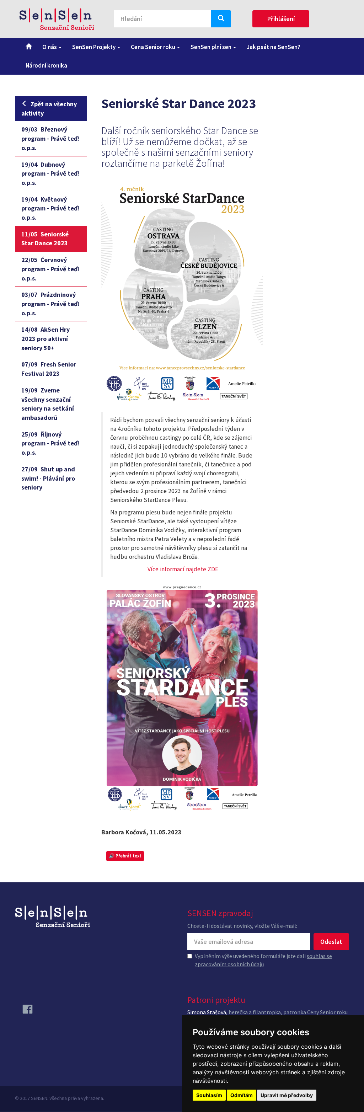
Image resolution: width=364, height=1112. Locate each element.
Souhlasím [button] (209, 1095)
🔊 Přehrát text (125, 856)
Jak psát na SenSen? (273, 47)
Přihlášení (281, 19)
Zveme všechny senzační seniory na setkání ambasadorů (47, 404)
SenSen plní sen (211, 47)
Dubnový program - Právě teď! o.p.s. (50, 173)
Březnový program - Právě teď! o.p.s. (50, 138)
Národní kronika (46, 65)
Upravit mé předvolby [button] (287, 1095)
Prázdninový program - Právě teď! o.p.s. (50, 303)
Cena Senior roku (153, 47)
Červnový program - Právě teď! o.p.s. (50, 269)
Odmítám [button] (241, 1095)
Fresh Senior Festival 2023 (48, 369)
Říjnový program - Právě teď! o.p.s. (50, 443)
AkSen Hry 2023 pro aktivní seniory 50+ (45, 338)
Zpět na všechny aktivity (49, 108)
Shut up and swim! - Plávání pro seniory (48, 478)
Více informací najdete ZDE (183, 569)
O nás (50, 47)
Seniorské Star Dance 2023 (45, 238)
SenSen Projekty (94, 47)
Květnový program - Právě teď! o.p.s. (50, 208)
